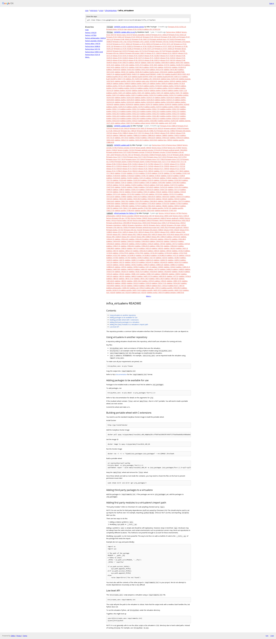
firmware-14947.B (158, 220)
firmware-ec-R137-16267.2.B (164, 46)
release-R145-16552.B (136, 60)
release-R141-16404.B (152, 58)
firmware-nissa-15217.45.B (115, 159)
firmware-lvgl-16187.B (120, 51)
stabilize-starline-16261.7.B (173, 93)
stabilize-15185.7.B (141, 176)
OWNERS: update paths (122, 126)
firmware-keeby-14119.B (114, 230)
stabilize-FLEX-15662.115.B (121, 208)
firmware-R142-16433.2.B (177, 35)
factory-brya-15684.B (174, 145)
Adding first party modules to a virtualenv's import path (129, 324)
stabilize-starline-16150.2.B (115, 86)
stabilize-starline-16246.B (158, 90)
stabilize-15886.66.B (148, 135)
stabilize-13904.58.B (142, 241)
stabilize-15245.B (127, 178)
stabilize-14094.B (165, 251)
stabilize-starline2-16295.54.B (168, 121)
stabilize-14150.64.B (165, 253)
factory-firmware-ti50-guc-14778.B (118, 218)
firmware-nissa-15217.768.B (155, 159)
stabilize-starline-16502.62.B (170, 118)
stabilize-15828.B (161, 206)
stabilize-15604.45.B (148, 197)
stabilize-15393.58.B (173, 183)
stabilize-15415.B (118, 185)
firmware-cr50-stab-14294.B (176, 225)
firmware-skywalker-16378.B (175, 51)
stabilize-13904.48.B (179, 239)
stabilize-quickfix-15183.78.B (141, 208)
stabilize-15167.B (157, 173)
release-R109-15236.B (130, 164)
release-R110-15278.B (145, 164)
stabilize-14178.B (112, 258)
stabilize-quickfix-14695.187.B (151, 290)
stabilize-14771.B (172, 276)
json (272, 636)
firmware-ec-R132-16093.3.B (143, 44)
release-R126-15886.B (120, 133)
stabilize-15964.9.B (176, 138)
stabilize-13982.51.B (113, 246)
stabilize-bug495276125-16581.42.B (118, 77)
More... (87, 57)
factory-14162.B (90, 33)
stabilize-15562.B (155, 192)
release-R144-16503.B (120, 60)
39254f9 (110, 145)
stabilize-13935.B (135, 244)
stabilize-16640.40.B (136, 72)
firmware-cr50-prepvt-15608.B (144, 155)
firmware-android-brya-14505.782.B (177, 220)
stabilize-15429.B (131, 185)
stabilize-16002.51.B (121, 140)
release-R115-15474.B (145, 166)
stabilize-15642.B (161, 199)
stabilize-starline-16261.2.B (115, 93)
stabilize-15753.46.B (148, 203)
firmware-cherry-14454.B (157, 225)
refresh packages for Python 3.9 (125, 213)
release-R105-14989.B (167, 232)
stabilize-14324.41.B (146, 262)
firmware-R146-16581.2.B (170, 37)
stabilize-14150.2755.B (120, 253)
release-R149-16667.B (120, 63)
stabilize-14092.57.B (126, 251)
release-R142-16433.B (167, 58)
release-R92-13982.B (134, 234)
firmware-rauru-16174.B (156, 51)
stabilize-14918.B (148, 281)
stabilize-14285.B (174, 260)
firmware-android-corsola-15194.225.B (148, 150)
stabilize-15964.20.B (148, 138)
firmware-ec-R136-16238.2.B (144, 46)
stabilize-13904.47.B (164, 239)
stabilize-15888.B (161, 135)
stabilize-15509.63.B (146, 190)
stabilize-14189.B (137, 258)
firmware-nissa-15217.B (173, 159)
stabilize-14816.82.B (171, 279)
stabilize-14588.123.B (132, 274)
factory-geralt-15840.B (143, 148)
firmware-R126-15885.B (168, 126)
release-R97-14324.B (128, 237)
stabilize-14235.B (161, 258)
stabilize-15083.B (133, 286)
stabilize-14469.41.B (183, 267)
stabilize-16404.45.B (113, 70)
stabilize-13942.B (147, 244)
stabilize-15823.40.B (148, 206)
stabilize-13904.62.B (171, 241)
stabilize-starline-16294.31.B (144, 97)
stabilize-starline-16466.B (171, 107)
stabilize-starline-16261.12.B (177, 90)
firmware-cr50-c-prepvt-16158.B (144, 42)
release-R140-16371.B (136, 58)
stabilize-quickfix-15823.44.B (144, 210)
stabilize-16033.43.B (136, 140)
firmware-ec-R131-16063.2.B (122, 44)
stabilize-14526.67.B (121, 272)
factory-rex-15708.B (174, 148)
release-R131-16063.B (154, 53)
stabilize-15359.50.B (175, 180)
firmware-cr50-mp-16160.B (165, 42)
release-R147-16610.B (167, 60)
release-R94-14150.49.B (165, 234)
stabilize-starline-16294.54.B (124, 102)
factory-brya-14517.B (92, 49)
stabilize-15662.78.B (136, 201)
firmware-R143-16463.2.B (115, 37)
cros (101, 10)
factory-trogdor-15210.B (126, 150)
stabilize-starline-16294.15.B (167, 95)
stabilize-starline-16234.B (122, 90)
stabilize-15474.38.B (146, 187)
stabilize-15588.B (120, 197)
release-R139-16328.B (120, 58)
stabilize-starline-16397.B (153, 107)
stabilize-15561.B (143, 192)
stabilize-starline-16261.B (128, 95)
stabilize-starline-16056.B (166, 81)
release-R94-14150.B (181, 234)
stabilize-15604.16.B (134, 197)
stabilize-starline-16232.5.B (146, 88)
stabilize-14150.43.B (151, 253)
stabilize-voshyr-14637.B (155, 292)
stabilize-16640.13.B (121, 72)
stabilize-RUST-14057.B (176, 286)
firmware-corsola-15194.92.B (142, 152)
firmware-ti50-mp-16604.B (115, 53)
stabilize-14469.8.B (127, 269)
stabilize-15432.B (143, 185)
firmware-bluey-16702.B (114, 29)
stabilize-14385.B (143, 265)
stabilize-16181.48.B (150, 65)
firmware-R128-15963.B (120, 128)
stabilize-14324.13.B (132, 262)
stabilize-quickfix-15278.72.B (161, 208)
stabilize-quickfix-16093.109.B (124, 81)
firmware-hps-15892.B (128, 131)
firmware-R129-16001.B (137, 128)
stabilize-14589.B (174, 274)
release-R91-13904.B (119, 234)
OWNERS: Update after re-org (124, 32)
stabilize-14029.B (170, 248)
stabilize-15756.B (176, 203)
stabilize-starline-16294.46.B (144, 100)
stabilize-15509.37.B (132, 190)
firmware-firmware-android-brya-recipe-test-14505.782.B (149, 227)
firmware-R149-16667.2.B (141, 39)
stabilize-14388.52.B (156, 265)
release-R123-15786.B (114, 171)
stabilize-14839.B (120, 281)
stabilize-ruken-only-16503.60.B (146, 81)
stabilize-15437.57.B (171, 185)
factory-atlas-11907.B (92, 44)
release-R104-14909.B (152, 232)
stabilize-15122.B (133, 173)
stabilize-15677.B (178, 201)
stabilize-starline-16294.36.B (164, 97)
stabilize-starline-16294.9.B (162, 104)
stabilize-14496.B (166, 269)
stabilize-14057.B (112, 251)
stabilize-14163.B (184, 255)
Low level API (114, 327)
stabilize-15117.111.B (161, 171)
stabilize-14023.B (145, 248)
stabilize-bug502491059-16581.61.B (169, 77)
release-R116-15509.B (161, 166)
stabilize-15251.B (139, 178)
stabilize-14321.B (118, 262)
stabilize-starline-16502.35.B (150, 114)
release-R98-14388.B (143, 237)
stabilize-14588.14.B (147, 274)
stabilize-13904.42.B (121, 239)
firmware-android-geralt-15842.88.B (174, 150)
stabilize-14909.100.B (134, 281)
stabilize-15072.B (120, 286)
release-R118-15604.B (114, 169)
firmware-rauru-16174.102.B (138, 51)
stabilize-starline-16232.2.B (127, 88)
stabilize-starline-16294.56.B (144, 102)
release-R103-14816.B (136, 232)
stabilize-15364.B (133, 183)
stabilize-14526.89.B (164, 272)
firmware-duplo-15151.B (163, 155)
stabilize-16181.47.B (136, 65)
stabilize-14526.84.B (150, 272)
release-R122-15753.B (177, 169)
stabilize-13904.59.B (156, 241)
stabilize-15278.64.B (152, 178)
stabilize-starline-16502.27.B (170, 111)
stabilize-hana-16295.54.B (169, 79)
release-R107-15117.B (178, 162)
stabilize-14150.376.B (136, 253)
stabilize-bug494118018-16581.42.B (177, 74)
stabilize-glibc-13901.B (153, 288)
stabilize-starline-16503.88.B (148, 121)
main (87, 30)
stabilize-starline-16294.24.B (124, 97)
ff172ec (110, 32)
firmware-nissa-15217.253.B (157, 157)
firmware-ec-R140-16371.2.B (144, 49)
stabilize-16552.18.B (142, 70)
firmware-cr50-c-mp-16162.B (122, 42)
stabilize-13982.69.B (142, 246)
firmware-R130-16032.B (155, 128)
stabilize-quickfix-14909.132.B (172, 290)
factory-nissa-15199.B (159, 148)
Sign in (271, 3)
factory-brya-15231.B (92, 55)
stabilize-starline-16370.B (135, 107)
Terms (25, 636)
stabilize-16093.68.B (162, 63)
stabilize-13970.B (159, 244)
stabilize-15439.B (120, 187)
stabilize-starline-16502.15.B (130, 109)
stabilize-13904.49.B (113, 241)
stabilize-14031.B (182, 248)
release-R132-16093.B (169, 53)
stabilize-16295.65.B (164, 67)
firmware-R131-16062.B (159, 35)
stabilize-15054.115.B (158, 283)
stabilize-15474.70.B (175, 187)
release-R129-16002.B (167, 133)
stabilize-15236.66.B (113, 178)
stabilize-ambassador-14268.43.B (117, 288)
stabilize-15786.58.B (121, 206)
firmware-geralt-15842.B (181, 155)
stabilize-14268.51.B (132, 260)
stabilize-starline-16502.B (129, 121)
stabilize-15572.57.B (170, 194)
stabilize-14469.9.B (140, 269)
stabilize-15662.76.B (121, 201)
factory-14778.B (90, 35)
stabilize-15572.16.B (113, 194)
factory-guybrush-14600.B (157, 218)
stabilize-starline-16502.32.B (130, 114)
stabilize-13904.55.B (128, 241)
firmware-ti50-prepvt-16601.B (135, 53)
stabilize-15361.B (120, 183)
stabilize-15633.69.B (148, 199)
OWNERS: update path (122, 145)
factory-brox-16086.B (92, 46)
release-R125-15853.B (145, 171)
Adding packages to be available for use (123, 317)
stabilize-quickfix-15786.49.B (124, 210)
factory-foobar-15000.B (139, 218)
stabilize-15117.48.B (176, 171)
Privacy (18, 636)
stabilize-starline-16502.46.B (130, 116)
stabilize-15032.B (133, 283)
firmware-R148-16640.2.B (122, 39)
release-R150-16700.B (135, 29)
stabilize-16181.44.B (121, 65)
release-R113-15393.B (114, 166)
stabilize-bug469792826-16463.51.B (126, 74)
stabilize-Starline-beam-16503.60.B (155, 72)
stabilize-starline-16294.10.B (147, 95)
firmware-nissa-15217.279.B (177, 157)
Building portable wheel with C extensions (124, 320)
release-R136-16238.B (152, 56)
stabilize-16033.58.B (150, 140)
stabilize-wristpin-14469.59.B (174, 292)
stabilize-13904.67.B (121, 244)
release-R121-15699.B (161, 169)
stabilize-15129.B (145, 173)
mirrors (93, 10)
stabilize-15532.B (131, 192)
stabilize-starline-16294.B (180, 104)
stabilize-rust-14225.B (138, 292)
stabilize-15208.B (179, 176)
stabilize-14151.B (172, 255)
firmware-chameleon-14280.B (116, 225)
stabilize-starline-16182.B (171, 86)
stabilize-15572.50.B (155, 194)
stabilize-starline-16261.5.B (153, 93)
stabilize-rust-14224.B (123, 292)
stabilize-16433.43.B (128, 70)
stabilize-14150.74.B (113, 255)
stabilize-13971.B (172, 244)
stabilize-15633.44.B (119, 199)
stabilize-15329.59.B (134, 180)
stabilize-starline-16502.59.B (130, 118)
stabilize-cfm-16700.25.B (151, 29)
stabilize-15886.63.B (134, 135)
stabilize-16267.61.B (121, 67)
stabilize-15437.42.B (156, 185)
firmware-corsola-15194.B (162, 152)
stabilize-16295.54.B (150, 67)
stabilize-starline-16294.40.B (124, 100)
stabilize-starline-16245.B (140, 90)
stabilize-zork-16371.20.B (167, 123)
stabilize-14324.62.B (160, 262)
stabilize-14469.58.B (113, 269)
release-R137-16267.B (167, 56)
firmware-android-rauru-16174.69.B (162, 39)
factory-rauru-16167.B (124, 35)
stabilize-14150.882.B (143, 255)
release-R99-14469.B (158, 237)
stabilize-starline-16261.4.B (134, 93)
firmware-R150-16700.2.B (177, 27)
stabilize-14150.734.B (179, 253)
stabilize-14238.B (174, 258)
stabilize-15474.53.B (160, 187)
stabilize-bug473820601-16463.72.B (152, 74)
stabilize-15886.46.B (119, 135)
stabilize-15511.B (174, 190)
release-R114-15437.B (130, 166)
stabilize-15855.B (174, 206)
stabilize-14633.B (118, 276)
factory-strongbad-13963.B (142, 220)
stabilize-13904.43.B (136, 239)
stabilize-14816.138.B (156, 279)
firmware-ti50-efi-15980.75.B (147, 131)
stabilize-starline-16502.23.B (130, 111)
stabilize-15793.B (135, 206)
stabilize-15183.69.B (113, 176)
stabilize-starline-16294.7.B (143, 104)
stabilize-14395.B (120, 267)
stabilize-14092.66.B (140, 251)
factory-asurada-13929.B (94, 41)
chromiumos (111, 10)
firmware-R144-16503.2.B (133, 37)
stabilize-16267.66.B (136, 67)
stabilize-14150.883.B (158, 255)
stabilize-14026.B (157, 248)
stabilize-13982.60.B (128, 246)
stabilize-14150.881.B (128, 255)
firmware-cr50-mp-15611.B (123, 155)
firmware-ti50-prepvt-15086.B (153, 230)
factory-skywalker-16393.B (141, 35)
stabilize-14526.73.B (136, 272)
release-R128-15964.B (152, 133)
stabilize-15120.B (120, 173)
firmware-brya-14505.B (177, 223)
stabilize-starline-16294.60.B (123, 104)
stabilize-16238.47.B (177, 65)
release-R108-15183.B (114, 164)
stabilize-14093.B (153, 251)
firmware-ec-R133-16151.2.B (163, 44)
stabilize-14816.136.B (141, 279)
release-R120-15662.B (145, 169)
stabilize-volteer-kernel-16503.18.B (146, 123)
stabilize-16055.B (134, 63)
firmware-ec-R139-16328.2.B (124, 49)
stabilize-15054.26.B (173, 283)
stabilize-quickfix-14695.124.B (130, 290)
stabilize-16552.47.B (156, 70)
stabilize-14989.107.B (174, 281)
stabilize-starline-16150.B (134, 86)
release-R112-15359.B (177, 164)
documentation (121, 374)
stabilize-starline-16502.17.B (150, 109)
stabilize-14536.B (118, 274)
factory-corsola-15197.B (126, 148)
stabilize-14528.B (178, 272)
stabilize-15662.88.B (164, 201)
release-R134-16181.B (120, 56)
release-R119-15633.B (130, 169)
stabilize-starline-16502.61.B (150, 118)
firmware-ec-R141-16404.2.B (164, 49)
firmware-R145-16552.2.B (152, 37)
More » (148, 296)
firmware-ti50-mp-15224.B (133, 230)
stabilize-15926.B (135, 138)
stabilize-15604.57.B (177, 197)
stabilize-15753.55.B (162, 203)
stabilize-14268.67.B (160, 260)
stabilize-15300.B (165, 178)
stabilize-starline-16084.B (121, 83)
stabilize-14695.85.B (159, 276)
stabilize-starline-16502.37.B (170, 114)
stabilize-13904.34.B (173, 237)
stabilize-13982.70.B (156, 246)
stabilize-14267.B (118, 260)
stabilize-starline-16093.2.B (139, 83)
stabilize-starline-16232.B (165, 88)
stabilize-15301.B (178, 178)
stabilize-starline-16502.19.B (170, 109)
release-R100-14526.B (171, 230)
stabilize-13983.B (120, 248)
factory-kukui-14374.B (124, 220)
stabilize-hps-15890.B (165, 140)
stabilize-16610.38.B (171, 70)
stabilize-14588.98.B (161, 274)
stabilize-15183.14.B (183, 173)
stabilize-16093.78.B (176, 63)
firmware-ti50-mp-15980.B (166, 131)
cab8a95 (110, 213)
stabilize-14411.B (145, 267)
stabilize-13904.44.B (150, 239)
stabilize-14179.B (124, 258)
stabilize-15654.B (174, 199)
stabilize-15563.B (167, 192)
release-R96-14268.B (113, 237)
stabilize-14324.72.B (175, 262)
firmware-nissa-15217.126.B (137, 157)
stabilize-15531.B (118, 192)
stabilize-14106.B (178, 251)
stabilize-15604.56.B (162, 197)
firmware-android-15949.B (173, 128)
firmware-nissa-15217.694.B (135, 159)
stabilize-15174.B (170, 173)
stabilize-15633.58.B (134, 199)
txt (267, 636)
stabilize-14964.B (160, 281)
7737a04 (110, 27)
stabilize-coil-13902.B (137, 288)
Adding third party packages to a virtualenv (124, 322)
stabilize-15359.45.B (160, 180)
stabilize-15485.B (118, 190)
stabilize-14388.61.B (171, 265)
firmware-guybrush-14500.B (179, 227)
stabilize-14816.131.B (126, 279)
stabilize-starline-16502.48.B (150, 116)
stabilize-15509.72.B (160, 190)
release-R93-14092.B (149, 234)
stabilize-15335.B (147, 180)
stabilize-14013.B (133, 248)
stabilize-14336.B (118, 265)
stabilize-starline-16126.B (176, 83)
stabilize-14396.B (133, 267)
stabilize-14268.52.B (146, 260)
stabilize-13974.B (184, 244)
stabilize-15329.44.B (119, 180)
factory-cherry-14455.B (181, 216)
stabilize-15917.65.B (121, 138)
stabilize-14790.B (185, 276)
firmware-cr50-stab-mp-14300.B (117, 227)
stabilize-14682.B (131, 276)
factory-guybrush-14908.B (175, 218)
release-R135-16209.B (136, 56)
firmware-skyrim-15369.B (124, 162)
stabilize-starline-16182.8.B (152, 86)
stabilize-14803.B (112, 279)
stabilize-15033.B (145, 283)
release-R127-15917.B (136, 133)
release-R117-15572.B (177, 166)
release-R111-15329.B (161, 164)
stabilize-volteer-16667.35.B (124, 123)
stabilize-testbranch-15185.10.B (165, 210)
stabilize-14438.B (157, 267)
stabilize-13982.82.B (171, 246)
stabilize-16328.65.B (179, 67)
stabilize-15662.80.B (150, 201)
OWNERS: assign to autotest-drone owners (129, 27)
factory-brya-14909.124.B (94, 52)
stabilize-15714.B (135, 203)
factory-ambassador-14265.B (95, 38)
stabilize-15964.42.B (162, 138)
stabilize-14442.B (170, 267)
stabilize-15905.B (174, 135)
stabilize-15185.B (154, 176)
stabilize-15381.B (145, 183)
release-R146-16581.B (152, 60)
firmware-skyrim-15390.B (142, 162)
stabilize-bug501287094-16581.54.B (144, 77)
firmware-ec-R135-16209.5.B (124, 46)
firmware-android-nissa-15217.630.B (119, 152)
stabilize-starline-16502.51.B (170, 116)
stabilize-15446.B (133, 187)
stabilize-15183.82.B (128, 176)
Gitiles (13, 636)
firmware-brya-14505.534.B (141, 223)
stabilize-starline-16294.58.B (164, 102)
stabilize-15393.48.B (158, 183)
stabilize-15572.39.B (128, 194)
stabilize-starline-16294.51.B (164, 100)
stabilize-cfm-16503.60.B (151, 79)
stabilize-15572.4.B (141, 194)
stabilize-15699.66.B (121, 203)
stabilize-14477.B (153, 269)
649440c (110, 126)
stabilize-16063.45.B (147, 63)
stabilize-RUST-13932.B (159, 286)
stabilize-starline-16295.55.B (116, 107)
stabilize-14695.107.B (144, 276)
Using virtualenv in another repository (123, 315)
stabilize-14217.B (149, 258)
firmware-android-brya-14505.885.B (118, 223)
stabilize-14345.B (131, 265)
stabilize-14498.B (178, 269)
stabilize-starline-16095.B (158, 83)
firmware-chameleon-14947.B (138, 225)
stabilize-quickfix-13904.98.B (171, 288)
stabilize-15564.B (180, 192)
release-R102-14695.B (120, 232)
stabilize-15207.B (167, 176)
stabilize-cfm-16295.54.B (134, 79)
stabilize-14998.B (120, 283)
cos (86, 10)
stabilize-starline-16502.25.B (150, 111)
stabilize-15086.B (145, 286)
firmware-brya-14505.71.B (160, 223)
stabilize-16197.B (163, 65)
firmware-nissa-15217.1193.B (116, 157)
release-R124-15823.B (130, 171)
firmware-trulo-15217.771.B (160, 162)
